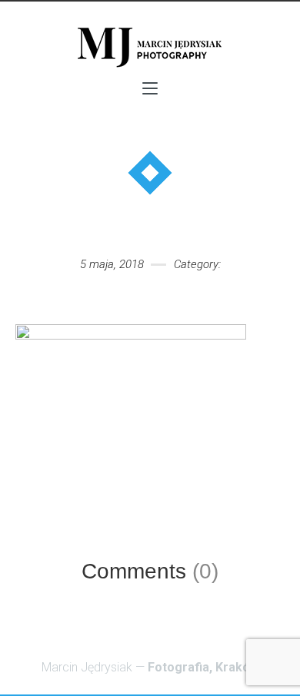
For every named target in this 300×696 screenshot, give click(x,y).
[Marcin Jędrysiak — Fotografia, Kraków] (150, 47)
